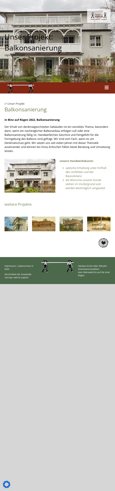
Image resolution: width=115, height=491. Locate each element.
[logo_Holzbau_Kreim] (99, 13)
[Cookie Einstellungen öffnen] (6, 487)
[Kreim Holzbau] (20, 84)
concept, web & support (16, 277)
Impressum (10, 266)
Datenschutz (24, 266)
